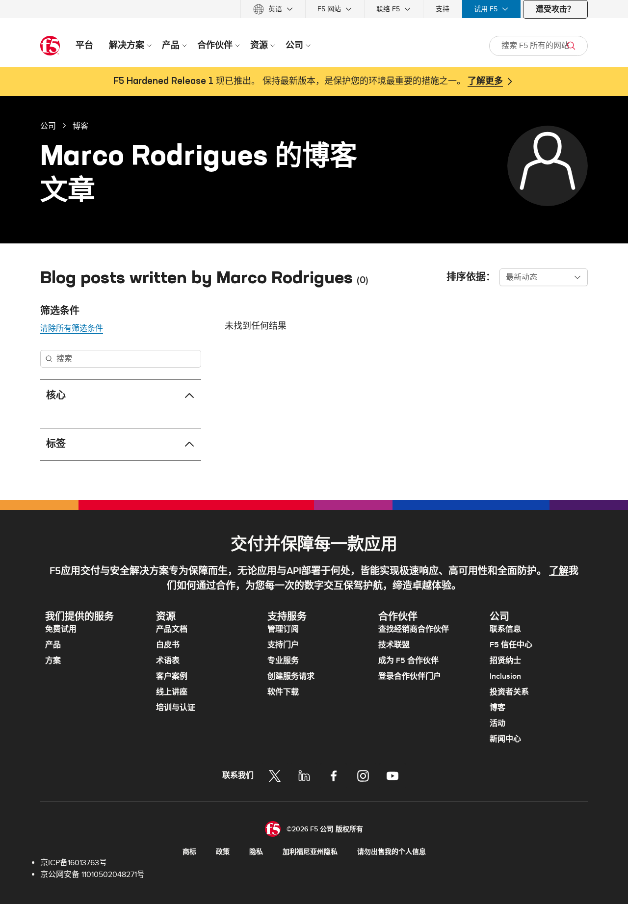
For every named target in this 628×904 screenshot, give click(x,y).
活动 (497, 723)
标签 (56, 444)
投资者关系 (509, 692)
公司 (48, 126)
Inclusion (505, 676)
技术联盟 (394, 645)
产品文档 (171, 629)
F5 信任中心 (511, 645)
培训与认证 (175, 708)
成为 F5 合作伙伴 (408, 660)
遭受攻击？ (555, 9)
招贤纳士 (505, 660)
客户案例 (171, 676)
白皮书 (168, 645)
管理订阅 (283, 629)
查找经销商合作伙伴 (413, 629)
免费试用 (61, 629)
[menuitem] (273, 9)
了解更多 (485, 81)
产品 (53, 645)
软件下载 (283, 692)
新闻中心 (505, 739)
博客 (80, 126)
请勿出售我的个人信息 (391, 852)
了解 (559, 571)
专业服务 (283, 660)
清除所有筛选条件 (71, 328)
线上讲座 (171, 692)
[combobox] (543, 277)
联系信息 (505, 629)
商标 (189, 852)
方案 (53, 660)
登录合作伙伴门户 (409, 676)
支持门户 (283, 645)
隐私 (256, 852)
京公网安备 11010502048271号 (92, 874)
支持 (442, 9)
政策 (223, 852)
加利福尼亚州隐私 (310, 852)
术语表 (168, 660)
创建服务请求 (290, 676)
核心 (56, 395)
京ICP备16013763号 (73, 863)
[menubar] (314, 9)
